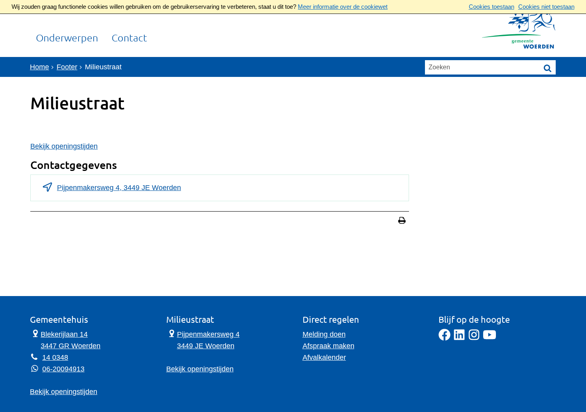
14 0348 (55, 357)
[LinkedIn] (459, 338)
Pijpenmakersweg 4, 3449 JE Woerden (119, 188)
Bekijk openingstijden (64, 146)
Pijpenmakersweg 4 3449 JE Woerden (203, 339)
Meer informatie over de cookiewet (342, 6)
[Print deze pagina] (402, 221)
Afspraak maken (328, 346)
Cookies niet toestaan (546, 6)
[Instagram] (474, 338)
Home (39, 67)
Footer (67, 67)
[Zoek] (548, 68)
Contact (129, 38)
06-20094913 (63, 369)
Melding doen (324, 334)
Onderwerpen (67, 38)
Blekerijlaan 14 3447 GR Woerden (65, 339)
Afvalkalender (324, 357)
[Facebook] (444, 338)
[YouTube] (489, 338)
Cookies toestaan (491, 6)
